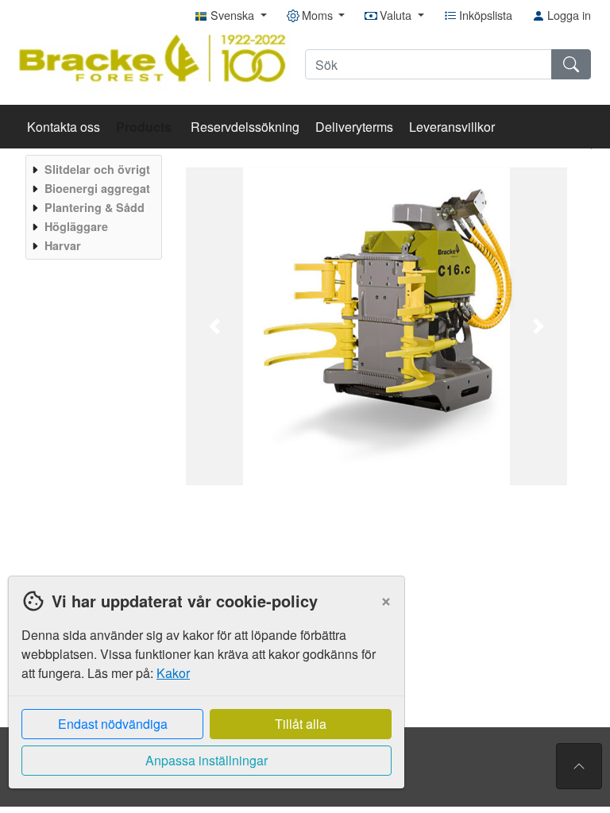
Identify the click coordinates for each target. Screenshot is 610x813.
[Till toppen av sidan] (579, 766)
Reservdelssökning (245, 127)
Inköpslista (484, 14)
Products (145, 127)
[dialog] (202, 694)
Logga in (567, 14)
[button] (214, 326)
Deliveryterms (354, 127)
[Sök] (571, 64)
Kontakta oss (63, 127)
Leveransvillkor (452, 127)
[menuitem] (91, 169)
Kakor (173, 673)
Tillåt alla (300, 724)
